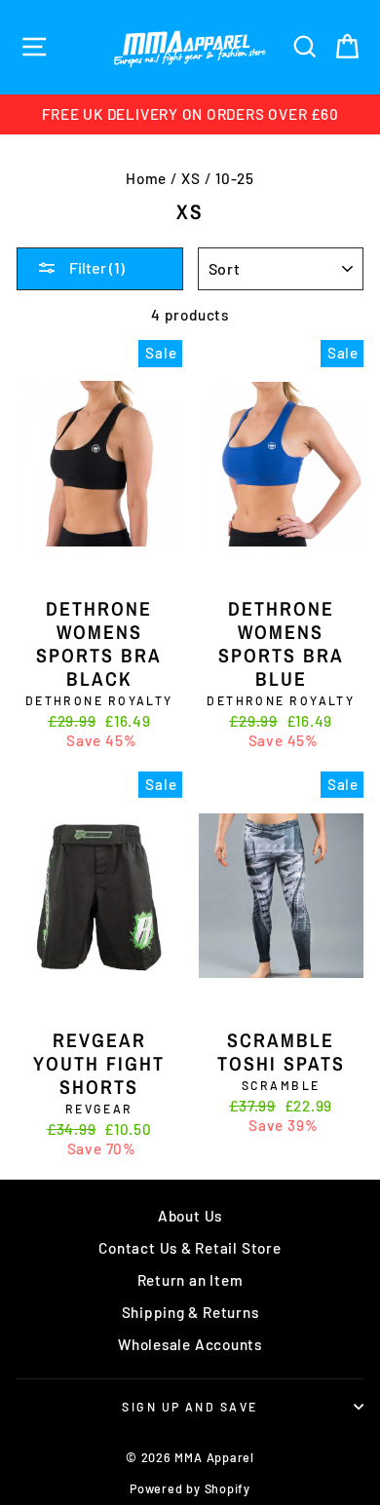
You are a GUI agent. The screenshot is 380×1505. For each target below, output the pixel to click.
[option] (190, 114)
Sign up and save (189, 1406)
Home (146, 178)
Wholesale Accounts (190, 1344)
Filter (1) (95, 267)
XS (191, 178)
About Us (190, 1215)
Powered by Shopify (190, 1488)
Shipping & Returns (190, 1312)
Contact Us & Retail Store (189, 1248)
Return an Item (190, 1280)
